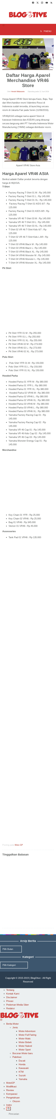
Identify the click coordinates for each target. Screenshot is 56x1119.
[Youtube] (46, 3)
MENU (48, 31)
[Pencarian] (8, 1108)
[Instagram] (42, 3)
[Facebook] (33, 3)
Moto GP (19, 845)
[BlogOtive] (28, 14)
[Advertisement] (28, 301)
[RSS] (51, 3)
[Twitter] (37, 3)
